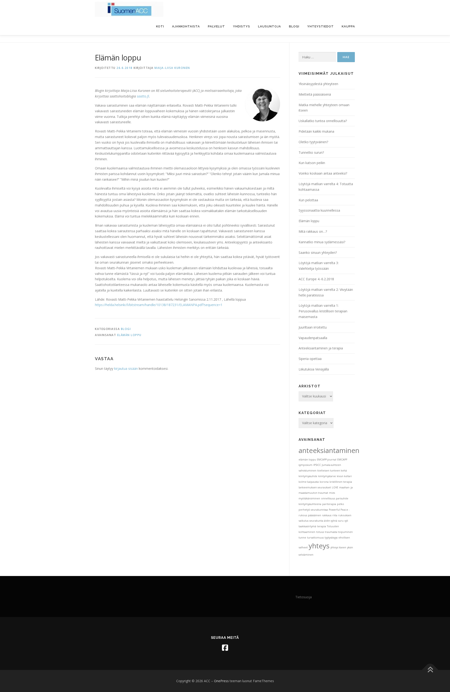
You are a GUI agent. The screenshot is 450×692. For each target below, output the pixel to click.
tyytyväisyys (331, 537)
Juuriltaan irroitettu (313, 327)
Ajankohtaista (186, 26)
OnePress (221, 681)
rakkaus (326, 515)
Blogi (294, 26)
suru (341, 520)
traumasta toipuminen (339, 532)
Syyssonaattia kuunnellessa (319, 210)
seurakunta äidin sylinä (323, 520)
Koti (160, 26)
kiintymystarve (327, 476)
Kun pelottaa (308, 200)
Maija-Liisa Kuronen (172, 68)
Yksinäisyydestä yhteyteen (318, 84)
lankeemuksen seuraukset (315, 487)
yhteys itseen (338, 547)
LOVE (335, 487)
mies (332, 492)
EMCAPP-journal (326, 459)
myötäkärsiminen (309, 498)
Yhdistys (241, 26)
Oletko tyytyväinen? (313, 142)
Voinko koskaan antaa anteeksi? (323, 173)
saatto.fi (143, 96)
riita (334, 515)
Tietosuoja (303, 597)
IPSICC (317, 465)
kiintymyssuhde (308, 476)
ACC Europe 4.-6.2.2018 (316, 279)
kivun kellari (344, 476)
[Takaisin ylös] (430, 670)
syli (346, 520)
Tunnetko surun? (311, 152)
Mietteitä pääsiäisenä (315, 94)
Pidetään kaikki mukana (316, 131)
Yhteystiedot (320, 26)
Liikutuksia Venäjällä (314, 369)
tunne (302, 537)
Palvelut (216, 26)
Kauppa (348, 26)
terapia (321, 526)
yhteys (319, 545)
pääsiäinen (314, 515)
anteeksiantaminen (329, 450)
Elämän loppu (309, 221)
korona (324, 481)
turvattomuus (315, 537)
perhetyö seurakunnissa (313, 509)
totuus (320, 532)
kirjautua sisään (126, 368)
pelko (340, 504)
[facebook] (225, 647)
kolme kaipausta (309, 481)
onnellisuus (328, 498)
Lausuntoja (269, 26)
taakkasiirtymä (307, 526)
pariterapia (329, 504)
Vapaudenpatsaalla (313, 338)
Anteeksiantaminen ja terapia (321, 348)
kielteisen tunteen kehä (332, 470)
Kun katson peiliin (312, 163)
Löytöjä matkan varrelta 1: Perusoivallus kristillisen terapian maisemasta (323, 311)
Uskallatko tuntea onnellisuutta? (323, 121)
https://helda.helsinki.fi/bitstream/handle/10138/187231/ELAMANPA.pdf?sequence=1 (158, 305)
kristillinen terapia (341, 481)
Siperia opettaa (310, 358)
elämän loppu (129, 335)
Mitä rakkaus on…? (313, 231)
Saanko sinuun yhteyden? (318, 252)
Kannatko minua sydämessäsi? (322, 242)
